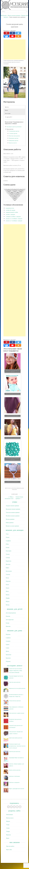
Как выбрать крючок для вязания (14, 126)
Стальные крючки (13, 133)
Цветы (7, 651)
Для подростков (10, 619)
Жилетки (8, 564)
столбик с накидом (10, 214)
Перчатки (8, 581)
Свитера (8, 557)
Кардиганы (8, 561)
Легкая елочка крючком (15, 700)
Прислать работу (10, 846)
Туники (8, 554)
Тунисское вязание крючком (12, 512)
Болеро (7, 547)
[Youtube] (12, 36)
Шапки (7, 594)
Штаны (7, 605)
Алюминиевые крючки (14, 131)
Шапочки (8, 626)
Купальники (9, 571)
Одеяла (7, 644)
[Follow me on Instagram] (17, 806)
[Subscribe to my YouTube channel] (20, 806)
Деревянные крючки (13, 138)
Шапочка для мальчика (14, 751)
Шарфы (8, 598)
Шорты (7, 601)
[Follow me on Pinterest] (14, 806)
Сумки (7, 648)
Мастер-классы (9, 818)
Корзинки (8, 658)
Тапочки (8, 574)
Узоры (7, 824)
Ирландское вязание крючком (13, 509)
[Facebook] (12, 33)
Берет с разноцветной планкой (16, 788)
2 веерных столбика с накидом (13, 216)
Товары (8, 831)
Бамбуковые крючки (13, 140)
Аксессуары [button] (7, 113)
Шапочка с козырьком (14, 782)
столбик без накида (10, 210)
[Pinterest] (6, 33)
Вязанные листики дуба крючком (17, 688)
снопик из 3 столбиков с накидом (14, 220)
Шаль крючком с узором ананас (16, 713)
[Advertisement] (14, 49)
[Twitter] (18, 33)
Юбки (7, 544)
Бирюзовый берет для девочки (16, 757)
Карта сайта (9, 849)
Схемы (7, 828)
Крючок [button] (7, 107)
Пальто (7, 588)
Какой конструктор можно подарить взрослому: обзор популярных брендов (15, 670)
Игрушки (8, 634)
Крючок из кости (13, 143)
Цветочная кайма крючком (15, 737)
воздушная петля (10, 208)
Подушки (8, 661)
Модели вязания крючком (14, 15)
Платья (7, 537)
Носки (7, 578)
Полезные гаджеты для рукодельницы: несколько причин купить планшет (17, 746)
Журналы (8, 835)
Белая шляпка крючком (14, 770)
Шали (7, 591)
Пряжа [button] (6, 110)
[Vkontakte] (6, 36)
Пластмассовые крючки (14, 136)
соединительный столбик (12, 212)
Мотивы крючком (10, 519)
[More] (18, 36)
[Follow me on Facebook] (8, 806)
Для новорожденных (11, 613)
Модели (8, 821)
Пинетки (8, 616)
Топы (7, 534)
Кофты (7, 567)
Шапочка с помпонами (14, 776)
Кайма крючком (9, 522)
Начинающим (9, 814)
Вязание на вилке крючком (12, 526)
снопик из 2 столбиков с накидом (14, 218)
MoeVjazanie (4, 15)
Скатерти (8, 641)
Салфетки (8, 637)
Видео (7, 838)
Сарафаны (8, 540)
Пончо (7, 584)
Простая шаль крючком (14, 682)
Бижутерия (8, 551)
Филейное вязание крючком (12, 516)
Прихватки (8, 654)
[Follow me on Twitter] (11, 806)
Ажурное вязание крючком (12, 505)
